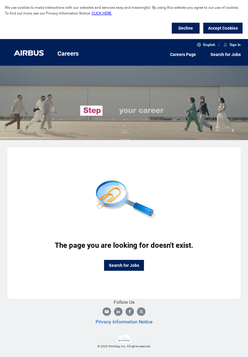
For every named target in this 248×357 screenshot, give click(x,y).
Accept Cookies (223, 28)
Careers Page (183, 54)
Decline (185, 28)
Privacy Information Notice (124, 322)
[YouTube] (107, 311)
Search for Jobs (225, 54)
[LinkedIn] (118, 311)
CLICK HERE (102, 13)
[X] (141, 311)
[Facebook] (130, 311)
